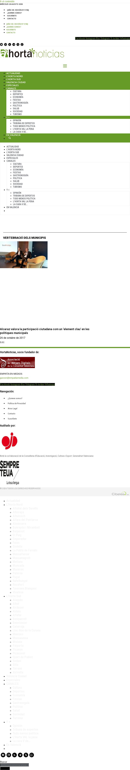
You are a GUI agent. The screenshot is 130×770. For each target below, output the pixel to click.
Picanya (18, 649)
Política (17, 105)
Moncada (18, 565)
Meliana (18, 562)
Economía (18, 97)
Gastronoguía (20, 103)
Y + (8, 117)
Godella (17, 546)
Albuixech (19, 516)
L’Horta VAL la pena (25, 737)
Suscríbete (11, 16)
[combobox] (14, 765)
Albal (16, 604)
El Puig (17, 535)
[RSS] (9, 44)
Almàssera (19, 524)
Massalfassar (21, 554)
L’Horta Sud (13, 79)
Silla (15, 665)
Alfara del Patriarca (25, 520)
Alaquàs (18, 600)
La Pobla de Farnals (25, 550)
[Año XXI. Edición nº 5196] (18, 10)
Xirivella (18, 672)
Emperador (19, 539)
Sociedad (18, 111)
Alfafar (17, 615)
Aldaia (17, 611)
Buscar (9, 137)
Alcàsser (18, 607)
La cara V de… (20, 132)
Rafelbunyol (20, 581)
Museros (18, 569)
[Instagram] (5, 44)
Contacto (11, 18)
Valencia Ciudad (16, 82)
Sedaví (17, 661)
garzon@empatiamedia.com (14, 378)
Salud (16, 108)
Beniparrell (20, 619)
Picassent (19, 653)
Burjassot (19, 531)
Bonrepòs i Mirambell (26, 527)
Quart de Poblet (23, 657)
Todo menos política (24, 126)
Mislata (17, 642)
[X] (17, 44)
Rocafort (18, 585)
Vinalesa (18, 592)
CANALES (12, 684)
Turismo (17, 114)
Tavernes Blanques (24, 588)
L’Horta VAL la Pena (23, 129)
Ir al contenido (7, 1)
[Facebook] (1, 44)
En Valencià (13, 134)
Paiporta (18, 646)
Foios (16, 543)
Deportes (18, 94)
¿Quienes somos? (14, 13)
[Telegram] (13, 44)
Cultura (17, 91)
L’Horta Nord (14, 76)
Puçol (16, 577)
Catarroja (18, 626)
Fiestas (17, 100)
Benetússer (20, 623)
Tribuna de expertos (24, 123)
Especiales (12, 85)
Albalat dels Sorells (25, 508)
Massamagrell (21, 558)
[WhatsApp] (22, 44)
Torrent (17, 668)
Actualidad (13, 73)
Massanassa (20, 638)
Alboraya (18, 512)
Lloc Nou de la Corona (26, 630)
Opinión (17, 120)
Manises (18, 634)
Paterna (18, 573)
